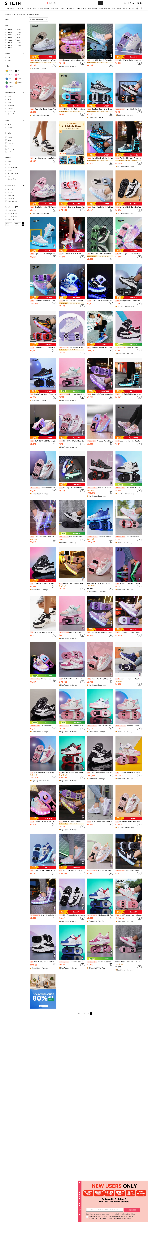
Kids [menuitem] (113, 8)
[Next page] (93, 1013)
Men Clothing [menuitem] (92, 8)
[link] (129, 3)
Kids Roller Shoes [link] (33, 14)
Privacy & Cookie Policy (113, 1214)
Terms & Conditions (129, 1214)
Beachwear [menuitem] (54, 8)
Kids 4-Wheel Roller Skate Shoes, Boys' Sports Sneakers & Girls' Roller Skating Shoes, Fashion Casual (72, 441)
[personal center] (124, 3)
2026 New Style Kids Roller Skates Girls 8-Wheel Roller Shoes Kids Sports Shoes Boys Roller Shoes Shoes (43, 632)
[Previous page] (88, 1013)
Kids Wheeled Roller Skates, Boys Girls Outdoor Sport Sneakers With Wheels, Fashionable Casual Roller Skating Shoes (72, 915)
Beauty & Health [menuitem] (104, 8)
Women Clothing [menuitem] (43, 8)
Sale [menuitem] (34, 8)
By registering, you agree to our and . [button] (110, 1214)
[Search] (100, 3)
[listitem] (43, 46)
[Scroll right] (141, 8)
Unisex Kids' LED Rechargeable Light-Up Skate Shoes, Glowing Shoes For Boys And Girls (129, 632)
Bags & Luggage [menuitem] (128, 8)
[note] (43, 57)
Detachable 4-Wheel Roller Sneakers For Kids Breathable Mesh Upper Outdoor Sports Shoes (100, 772)
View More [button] (12, 114)
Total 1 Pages (81, 1013)
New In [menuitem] (28, 8)
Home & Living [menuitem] (81, 8)
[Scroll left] (139, 8)
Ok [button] (23, 224)
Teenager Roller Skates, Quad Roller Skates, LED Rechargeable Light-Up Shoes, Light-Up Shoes (100, 441)
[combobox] (38, 19)
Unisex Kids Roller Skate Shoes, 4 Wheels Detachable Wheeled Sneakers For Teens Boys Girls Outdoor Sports (129, 821)
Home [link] (7, 14)
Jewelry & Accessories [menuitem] (67, 8)
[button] (137, 3)
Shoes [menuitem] (119, 8)
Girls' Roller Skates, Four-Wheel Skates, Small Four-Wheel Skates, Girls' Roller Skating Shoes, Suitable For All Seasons (72, 207)
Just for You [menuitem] (20, 8)
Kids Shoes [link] (21, 14)
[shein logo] (13, 3)
